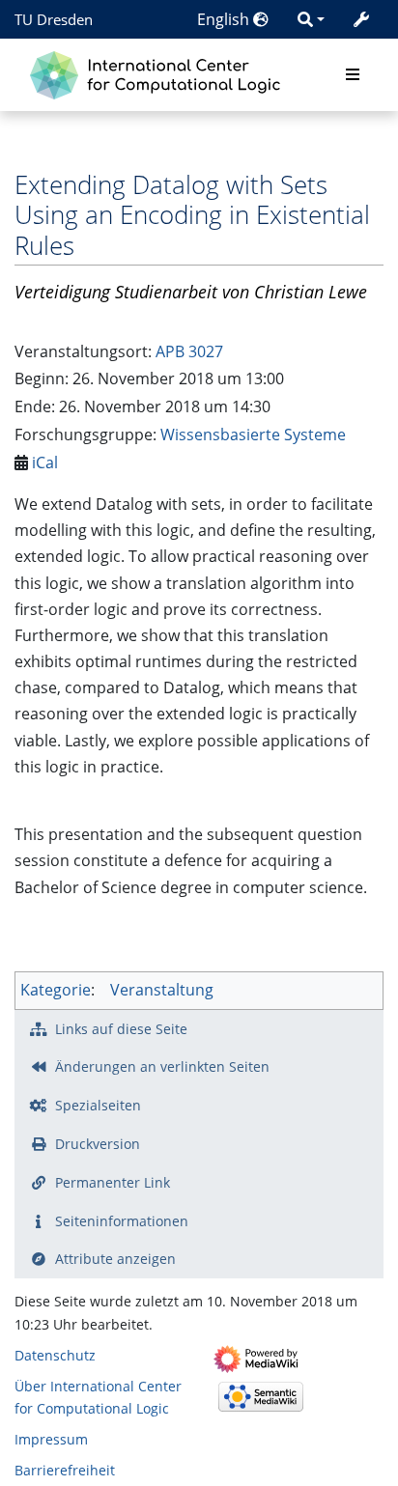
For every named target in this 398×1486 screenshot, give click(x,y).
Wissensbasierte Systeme (253, 434)
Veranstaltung (161, 989)
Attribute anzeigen (115, 1258)
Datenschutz (55, 1355)
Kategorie (55, 989)
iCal (45, 462)
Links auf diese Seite (121, 1029)
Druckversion (97, 1144)
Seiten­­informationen (121, 1221)
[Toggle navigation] (352, 75)
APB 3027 (189, 351)
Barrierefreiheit (64, 1470)
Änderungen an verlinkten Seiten (162, 1066)
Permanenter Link (112, 1182)
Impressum (51, 1439)
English (225, 19)
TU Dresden (53, 19)
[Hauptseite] (160, 73)
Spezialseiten (98, 1105)
